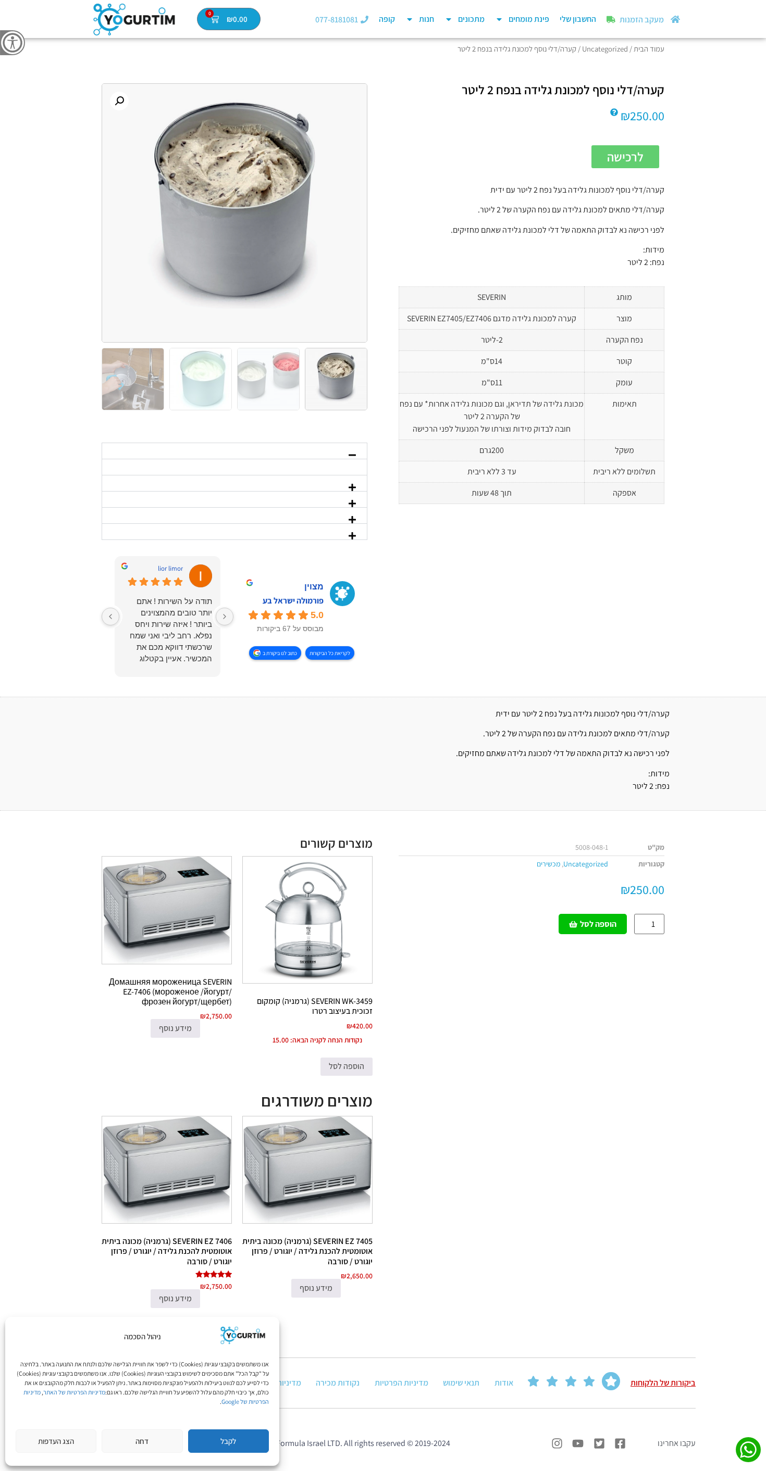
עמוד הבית (649, 49)
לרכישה (625, 156)
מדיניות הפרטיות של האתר (74, 1392)
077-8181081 (336, 19)
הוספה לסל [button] (346, 1066)
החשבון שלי (578, 19)
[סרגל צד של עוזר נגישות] (12, 42)
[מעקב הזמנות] (611, 19)
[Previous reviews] (224, 616)
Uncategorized (605, 49)
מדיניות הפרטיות (401, 1382)
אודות (504, 1382)
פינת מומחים (529, 19)
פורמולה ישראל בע (293, 601)
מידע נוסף (175, 1028)
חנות (426, 19)
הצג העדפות (56, 1441)
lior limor (170, 568)
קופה (387, 19)
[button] (119, 101)
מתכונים (471, 19)
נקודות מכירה (338, 1382)
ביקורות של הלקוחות (663, 1382)
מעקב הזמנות (642, 19)
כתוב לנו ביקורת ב (280, 653)
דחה (142, 1441)
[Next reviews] (110, 616)
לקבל (228, 1441)
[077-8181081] (364, 19)
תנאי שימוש (461, 1382)
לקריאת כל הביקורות (330, 653)
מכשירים (548, 864)
